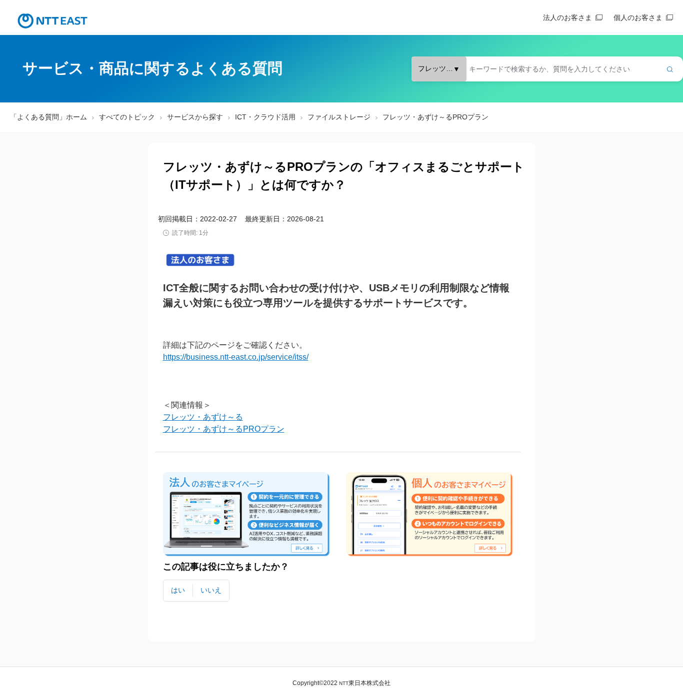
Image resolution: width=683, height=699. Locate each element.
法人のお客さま (567, 17)
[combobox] (547, 68)
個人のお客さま (638, 17)
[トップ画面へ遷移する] (52, 20)
